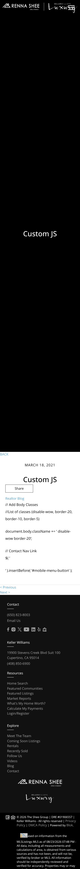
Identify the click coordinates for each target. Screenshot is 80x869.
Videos (12, 761)
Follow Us (14, 756)
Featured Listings (20, 693)
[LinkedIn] (33, 630)
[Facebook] (8, 630)
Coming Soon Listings (23, 741)
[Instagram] (13, 630)
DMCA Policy (37, 825)
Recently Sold (17, 751)
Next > (5, 592)
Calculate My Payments (25, 708)
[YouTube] (26, 630)
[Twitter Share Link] (19, 500)
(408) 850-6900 (18, 663)
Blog (10, 766)
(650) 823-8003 (18, 615)
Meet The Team (19, 736)
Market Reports (19, 698)
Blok (69, 825)
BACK (4, 454)
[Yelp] (39, 630)
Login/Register (18, 713)
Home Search (17, 683)
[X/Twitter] (20, 630)
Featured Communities (25, 688)
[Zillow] (44, 630)
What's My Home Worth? (26, 703)
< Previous (8, 587)
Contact (13, 771)
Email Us (13, 620)
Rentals (13, 746)
